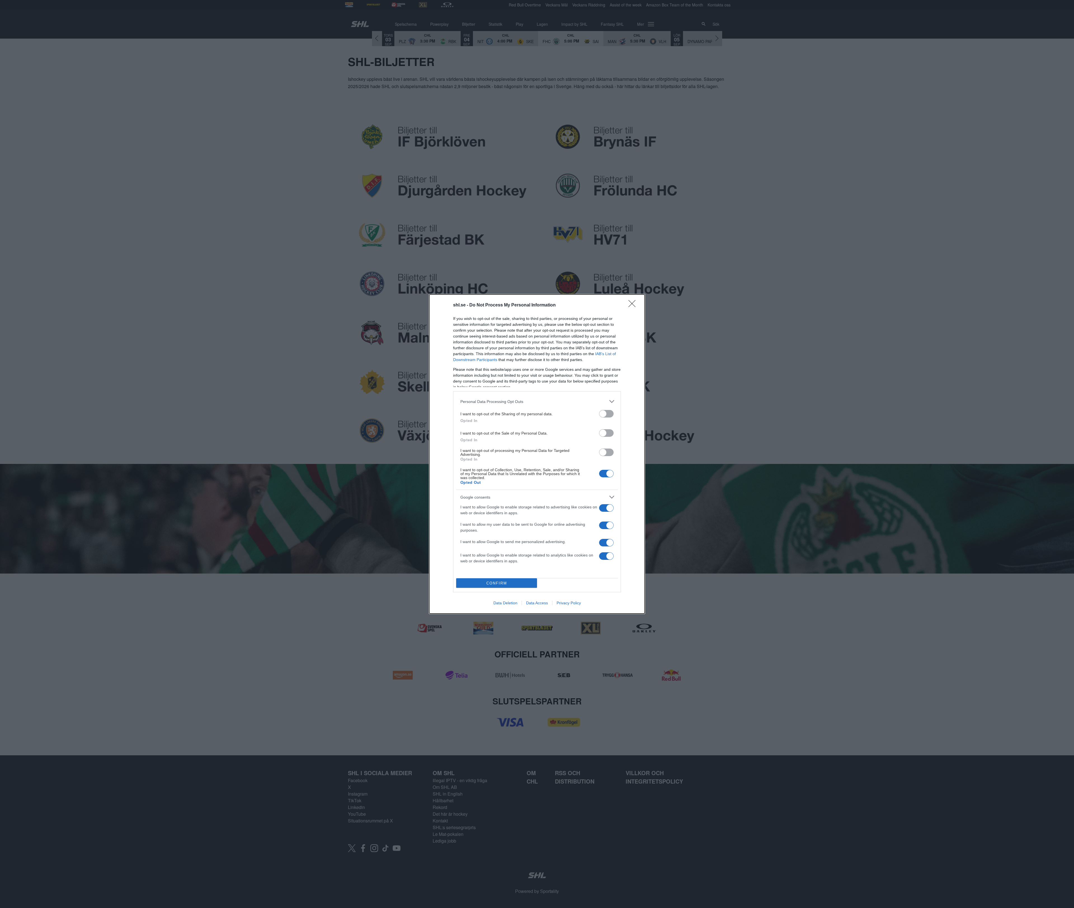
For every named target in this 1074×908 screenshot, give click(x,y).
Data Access (537, 603)
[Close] (633, 305)
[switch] (606, 414)
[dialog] (537, 454)
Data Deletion (505, 603)
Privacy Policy (569, 603)
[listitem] (537, 401)
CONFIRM (496, 583)
